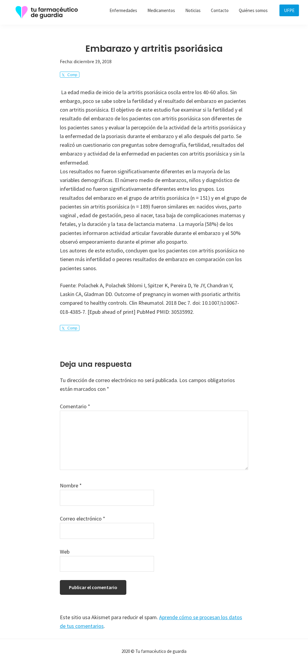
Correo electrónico (82, 518)
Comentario (75, 406)
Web (64, 551)
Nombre (71, 485)
